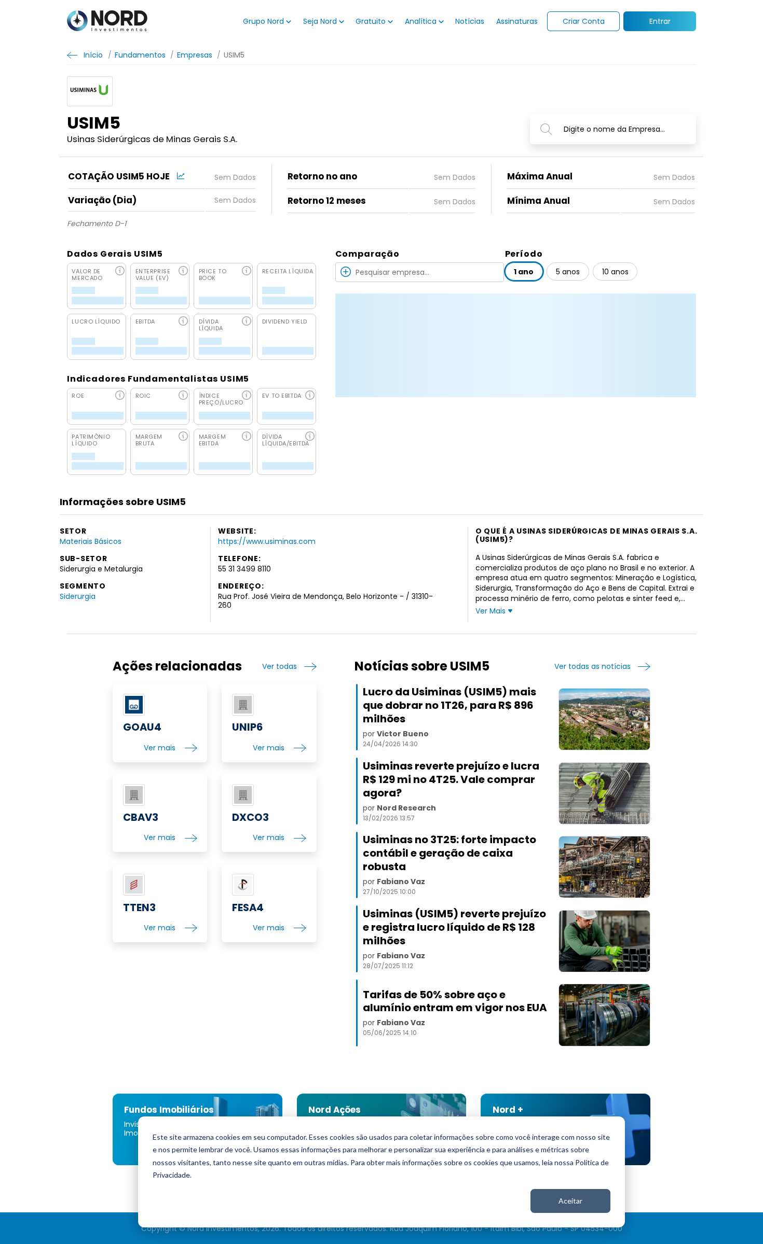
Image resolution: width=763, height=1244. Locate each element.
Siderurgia (78, 596)
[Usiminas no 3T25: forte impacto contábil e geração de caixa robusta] (604, 867)
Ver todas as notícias (592, 666)
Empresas (194, 55)
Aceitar (570, 1200)
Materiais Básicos (90, 541)
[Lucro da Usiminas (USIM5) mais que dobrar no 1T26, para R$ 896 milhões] (604, 719)
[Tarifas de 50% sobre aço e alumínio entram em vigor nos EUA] (604, 1015)
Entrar (660, 21)
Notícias (469, 21)
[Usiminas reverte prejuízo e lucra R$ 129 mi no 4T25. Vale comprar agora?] (604, 793)
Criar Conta (584, 21)
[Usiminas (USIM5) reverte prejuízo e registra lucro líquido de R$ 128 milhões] (604, 941)
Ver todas (279, 666)
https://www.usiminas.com (267, 541)
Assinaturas (517, 21)
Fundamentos (140, 55)
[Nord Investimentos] (107, 21)
